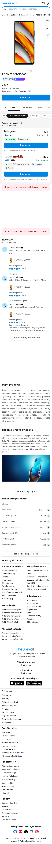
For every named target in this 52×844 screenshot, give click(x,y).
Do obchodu (26, 145)
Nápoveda (5, 793)
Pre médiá (5, 709)
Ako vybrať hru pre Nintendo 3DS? (13, 633)
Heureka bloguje (8, 712)
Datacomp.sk (39, 307)
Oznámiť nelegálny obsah (11, 719)
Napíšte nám (26, 665)
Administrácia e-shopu (10, 766)
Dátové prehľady (8, 783)
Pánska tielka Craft (9, 595)
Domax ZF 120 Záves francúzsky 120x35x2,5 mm (38, 571)
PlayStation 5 (32, 610)
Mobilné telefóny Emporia (11, 610)
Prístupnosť (6, 722)
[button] (14, 107)
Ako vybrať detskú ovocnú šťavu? (13, 639)
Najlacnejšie (34, 115)
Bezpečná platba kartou (11, 752)
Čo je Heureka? (7, 695)
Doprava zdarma (42, 160)
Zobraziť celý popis (26, 491)
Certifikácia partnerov (10, 813)
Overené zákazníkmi (9, 803)
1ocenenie (24, 139)
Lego (29, 613)
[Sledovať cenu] (47, 27)
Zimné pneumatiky (34, 616)
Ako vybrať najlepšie (11, 629)
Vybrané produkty (35, 566)
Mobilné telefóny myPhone (12, 613)
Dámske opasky (8, 586)
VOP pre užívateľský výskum (12, 756)
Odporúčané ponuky (18, 115)
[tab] (14, 108)
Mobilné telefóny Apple (10, 619)
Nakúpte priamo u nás (10, 742)
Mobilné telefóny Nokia (10, 622)
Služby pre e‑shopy (9, 773)
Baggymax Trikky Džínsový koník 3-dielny (38, 580)
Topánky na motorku (9, 571)
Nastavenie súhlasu (9, 746)
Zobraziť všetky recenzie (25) (26, 337)
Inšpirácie (5, 816)
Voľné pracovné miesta (10, 705)
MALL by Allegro (40, 280)
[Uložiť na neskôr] (47, 35)
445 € (45, 157)
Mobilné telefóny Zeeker (11, 616)
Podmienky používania (10, 702)
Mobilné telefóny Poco (26, 15)
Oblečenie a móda (33, 622)
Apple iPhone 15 (33, 600)
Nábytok (30, 619)
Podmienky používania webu (30, 841)
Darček (10, 168)
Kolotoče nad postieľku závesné (13, 592)
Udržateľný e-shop (9, 820)
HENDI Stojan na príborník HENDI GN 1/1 (38, 589)
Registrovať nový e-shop (11, 769)
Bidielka (5, 577)
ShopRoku (6, 806)
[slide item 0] (31, 71)
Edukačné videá (8, 789)
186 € (45, 132)
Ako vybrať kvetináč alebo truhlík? (13, 636)
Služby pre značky (8, 779)
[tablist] (26, 108)
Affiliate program (8, 786)
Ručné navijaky (7, 599)
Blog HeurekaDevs (9, 716)
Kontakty (5, 699)
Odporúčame (33, 596)
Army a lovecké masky (10, 589)
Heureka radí (6, 739)
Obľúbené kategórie (11, 566)
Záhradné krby (7, 583)
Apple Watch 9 (32, 603)
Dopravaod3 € (42, 135)
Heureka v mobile (8, 736)
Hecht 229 (31, 583)
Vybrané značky (9, 605)
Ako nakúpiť (6, 732)
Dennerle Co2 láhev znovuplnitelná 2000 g (38, 577)
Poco (48, 504)
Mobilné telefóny (12, 15)
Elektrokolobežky (8, 574)
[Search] (5, 107)
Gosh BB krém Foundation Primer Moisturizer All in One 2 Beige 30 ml (38, 586)
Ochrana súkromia (8, 749)
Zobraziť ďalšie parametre (26, 553)
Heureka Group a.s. (30, 838)
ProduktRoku (7, 810)
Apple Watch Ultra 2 (34, 606)
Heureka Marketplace (10, 776)
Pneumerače (7, 580)
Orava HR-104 (32, 574)
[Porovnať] (47, 20)
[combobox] (26, 8)
